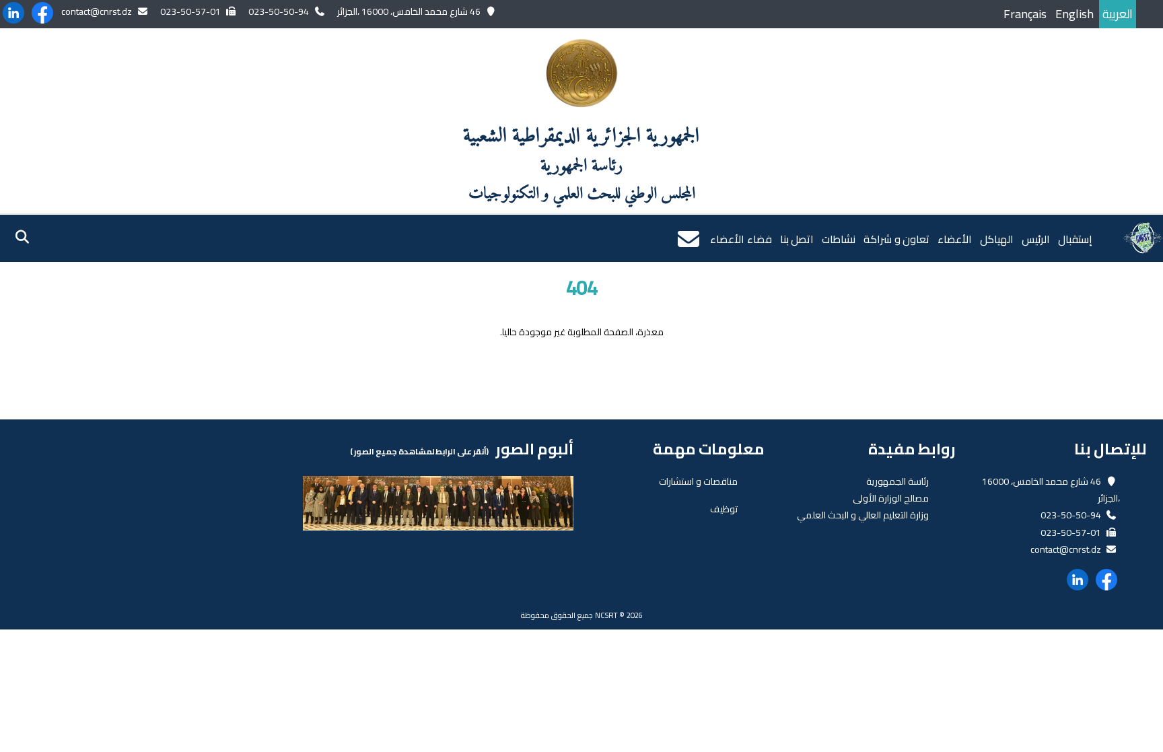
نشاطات (838, 239)
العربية (1117, 14)
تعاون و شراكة (896, 239)
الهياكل (997, 239)
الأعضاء (955, 239)
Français (1025, 14)
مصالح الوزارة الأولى (891, 498)
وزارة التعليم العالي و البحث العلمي (863, 515)
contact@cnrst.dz (96, 11)
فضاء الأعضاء (741, 239)
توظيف (724, 509)
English (1074, 14)
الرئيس (1036, 239)
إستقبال (1075, 239)
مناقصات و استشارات (698, 481)
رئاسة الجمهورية (897, 481)
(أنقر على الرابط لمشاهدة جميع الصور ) (419, 451)
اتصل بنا (797, 239)
